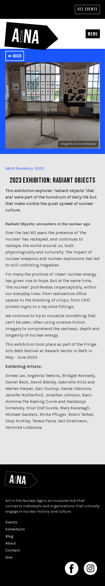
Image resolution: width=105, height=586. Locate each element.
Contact (12, 550)
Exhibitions (15, 529)
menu (93, 34)
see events (87, 9)
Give (8, 557)
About (10, 543)
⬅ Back (15, 56)
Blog (9, 536)
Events (11, 522)
